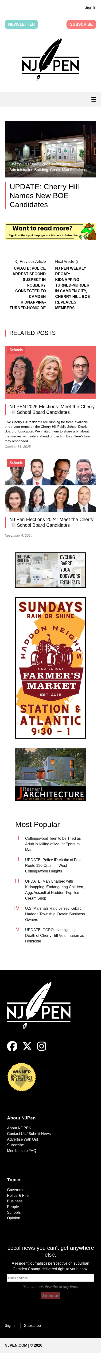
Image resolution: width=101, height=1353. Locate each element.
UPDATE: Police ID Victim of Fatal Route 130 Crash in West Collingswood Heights (53, 865)
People (13, 1207)
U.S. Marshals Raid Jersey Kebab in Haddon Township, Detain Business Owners (55, 914)
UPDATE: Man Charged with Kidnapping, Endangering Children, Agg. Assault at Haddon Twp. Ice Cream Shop (54, 889)
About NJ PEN (19, 1128)
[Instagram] (41, 1050)
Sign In (90, 7)
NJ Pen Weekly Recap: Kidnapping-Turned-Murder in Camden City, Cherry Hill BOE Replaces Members (72, 288)
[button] (50, 60)
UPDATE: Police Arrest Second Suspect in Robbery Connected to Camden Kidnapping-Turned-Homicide (28, 288)
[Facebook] (12, 1050)
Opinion (13, 1218)
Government (17, 1190)
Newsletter (21, 24)
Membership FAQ (21, 1151)
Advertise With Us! (22, 1139)
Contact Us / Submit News (29, 1134)
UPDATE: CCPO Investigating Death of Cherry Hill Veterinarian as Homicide (54, 935)
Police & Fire (18, 1195)
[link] (50, 570)
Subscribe (81, 24)
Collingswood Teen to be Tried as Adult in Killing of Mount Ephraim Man (53, 844)
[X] (27, 1050)
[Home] (42, 1011)
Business (15, 1201)
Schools (14, 1212)
